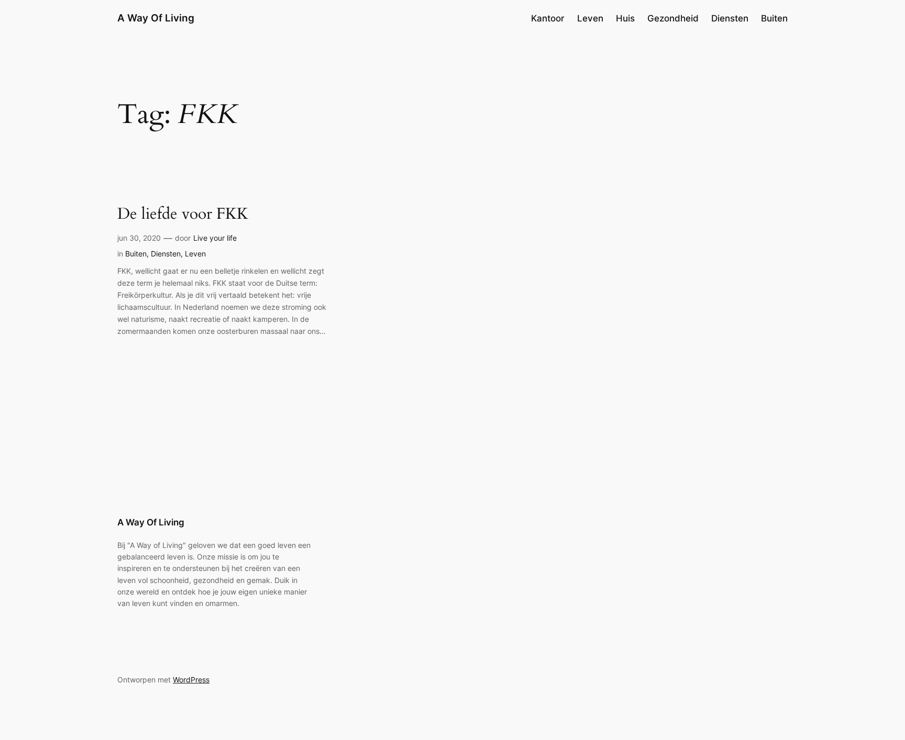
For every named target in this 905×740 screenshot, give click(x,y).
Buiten (136, 253)
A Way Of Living (155, 18)
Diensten (166, 253)
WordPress (191, 679)
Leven (195, 253)
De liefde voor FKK (182, 214)
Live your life (215, 237)
